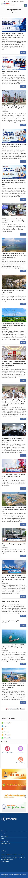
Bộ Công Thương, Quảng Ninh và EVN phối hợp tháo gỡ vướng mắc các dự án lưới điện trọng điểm (14, 364)
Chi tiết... (23, 52)
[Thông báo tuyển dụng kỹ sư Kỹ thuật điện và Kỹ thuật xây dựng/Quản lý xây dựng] (14, 172)
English (12, 3)
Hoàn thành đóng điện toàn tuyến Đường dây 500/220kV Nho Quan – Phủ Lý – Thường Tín (14, 325)
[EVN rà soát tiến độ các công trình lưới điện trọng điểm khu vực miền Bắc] (14, 430)
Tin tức (2, 838)
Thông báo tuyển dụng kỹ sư (10, 71)
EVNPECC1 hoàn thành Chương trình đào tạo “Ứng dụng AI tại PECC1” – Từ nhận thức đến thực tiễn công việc (13, 35)
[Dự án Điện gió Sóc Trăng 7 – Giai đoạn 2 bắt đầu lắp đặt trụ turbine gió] (14, 466)
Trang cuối (22, 708)
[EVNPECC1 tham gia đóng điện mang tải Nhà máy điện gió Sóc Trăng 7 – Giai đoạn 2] (14, 97)
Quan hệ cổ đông (5, 841)
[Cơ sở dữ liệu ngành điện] (14, 796)
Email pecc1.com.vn (16, 1)
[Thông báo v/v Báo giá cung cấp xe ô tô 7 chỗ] (14, 535)
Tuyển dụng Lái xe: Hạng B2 (10, 621)
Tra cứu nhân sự (20, 763)
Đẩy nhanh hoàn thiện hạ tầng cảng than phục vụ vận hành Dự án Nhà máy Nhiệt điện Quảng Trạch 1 (14, 255)
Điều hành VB (20, 752)
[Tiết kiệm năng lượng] (14, 806)
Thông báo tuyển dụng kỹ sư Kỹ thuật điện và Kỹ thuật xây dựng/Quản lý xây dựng (14, 182)
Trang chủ (14, 12)
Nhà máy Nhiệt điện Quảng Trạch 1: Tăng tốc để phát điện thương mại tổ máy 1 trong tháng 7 (13, 685)
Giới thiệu (3, 834)
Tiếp (18, 708)
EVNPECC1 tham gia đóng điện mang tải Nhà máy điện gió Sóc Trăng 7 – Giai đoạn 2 (14, 108)
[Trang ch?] (4, 1)
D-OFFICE (8, 1)
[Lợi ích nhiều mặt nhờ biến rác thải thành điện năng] (14, 282)
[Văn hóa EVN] (14, 774)
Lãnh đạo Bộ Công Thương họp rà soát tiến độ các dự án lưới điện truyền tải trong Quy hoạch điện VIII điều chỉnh (13, 402)
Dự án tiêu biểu (4, 836)
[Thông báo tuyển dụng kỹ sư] (14, 63)
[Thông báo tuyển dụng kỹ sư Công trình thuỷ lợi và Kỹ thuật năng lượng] (14, 136)
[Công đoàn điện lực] (14, 785)
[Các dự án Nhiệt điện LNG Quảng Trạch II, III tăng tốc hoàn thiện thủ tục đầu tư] (14, 499)
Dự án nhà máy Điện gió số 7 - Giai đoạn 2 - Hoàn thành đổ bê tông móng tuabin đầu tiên (14, 647)
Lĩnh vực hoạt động (5, 843)
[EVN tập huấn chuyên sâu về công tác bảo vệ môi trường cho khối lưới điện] (14, 210)
